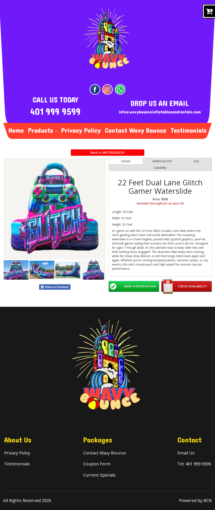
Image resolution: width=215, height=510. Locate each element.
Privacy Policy (81, 131)
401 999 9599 (55, 112)
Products (41, 131)
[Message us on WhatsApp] (120, 89)
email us (185, 453)
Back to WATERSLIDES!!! (107, 152)
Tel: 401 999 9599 (194, 464)
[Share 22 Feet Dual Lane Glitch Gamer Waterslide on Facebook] (55, 287)
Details (126, 161)
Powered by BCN (195, 500)
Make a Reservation (140, 286)
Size (196, 161)
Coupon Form (96, 464)
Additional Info (162, 161)
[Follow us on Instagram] (107, 89)
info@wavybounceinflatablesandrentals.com (160, 112)
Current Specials (99, 475)
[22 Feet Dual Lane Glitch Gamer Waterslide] (54, 209)
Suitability (160, 168)
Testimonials (188, 131)
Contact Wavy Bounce (135, 131)
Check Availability (192, 286)
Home (16, 131)
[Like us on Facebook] (95, 89)
